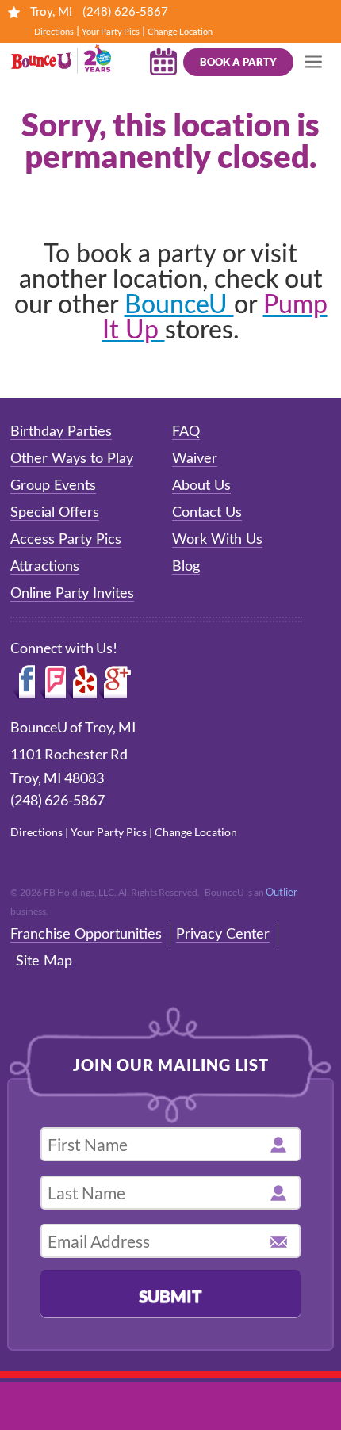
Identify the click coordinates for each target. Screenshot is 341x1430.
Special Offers (54, 513)
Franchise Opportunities (86, 934)
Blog (186, 567)
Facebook (24, 682)
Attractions (44, 567)
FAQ (186, 432)
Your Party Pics (111, 31)
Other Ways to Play (71, 459)
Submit (170, 1296)
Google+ (115, 682)
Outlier (281, 891)
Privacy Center (223, 934)
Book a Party (238, 61)
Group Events (53, 486)
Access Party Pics (65, 540)
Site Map (44, 961)
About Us (201, 486)
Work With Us (217, 540)
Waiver (194, 459)
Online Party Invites (72, 594)
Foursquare (52, 682)
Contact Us (207, 513)
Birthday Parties (61, 432)
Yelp (82, 682)
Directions (54, 31)
